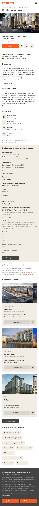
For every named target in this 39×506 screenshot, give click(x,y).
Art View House (9, 354)
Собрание (8, 400)
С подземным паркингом (13, 443)
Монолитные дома (11, 433)
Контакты (5, 494)
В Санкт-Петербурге (12, 438)
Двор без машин (24, 448)
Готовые (8, 448)
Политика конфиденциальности (22, 494)
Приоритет (8, 309)
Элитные (8, 463)
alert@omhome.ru (28, 274)
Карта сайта (6, 495)
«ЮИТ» (13, 41)
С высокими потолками (13, 458)
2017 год (8, 453)
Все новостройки (10, 421)
